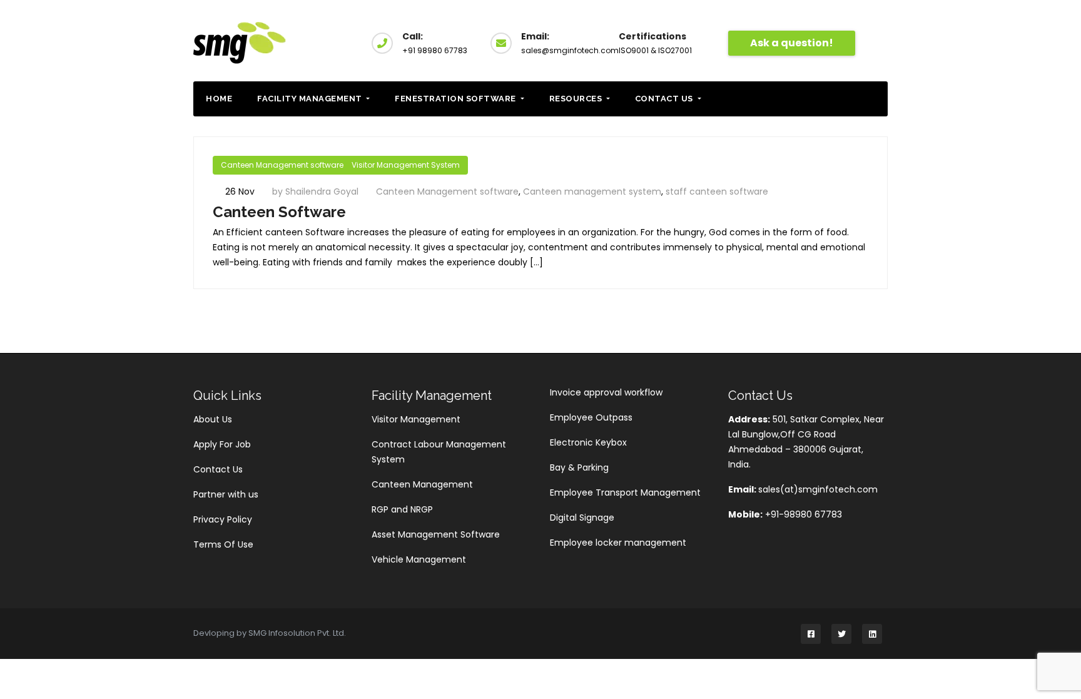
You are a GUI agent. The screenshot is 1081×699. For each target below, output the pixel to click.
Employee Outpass (591, 417)
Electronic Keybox (588, 442)
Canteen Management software (282, 165)
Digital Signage (582, 517)
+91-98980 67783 (802, 514)
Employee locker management (618, 542)
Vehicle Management (419, 559)
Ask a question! (791, 43)
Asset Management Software (436, 534)
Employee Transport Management (625, 492)
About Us (212, 419)
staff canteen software (717, 191)
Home (219, 98)
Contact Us (665, 98)
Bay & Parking (579, 467)
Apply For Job (222, 444)
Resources (576, 98)
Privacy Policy (222, 519)
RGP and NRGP (402, 509)
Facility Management (310, 98)
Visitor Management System (406, 165)
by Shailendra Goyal (316, 191)
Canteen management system (592, 191)
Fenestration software (456, 98)
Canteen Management (422, 484)
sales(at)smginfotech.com (818, 489)
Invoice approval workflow (606, 392)
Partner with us (225, 494)
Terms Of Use (223, 544)
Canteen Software (279, 212)
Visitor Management (416, 419)
